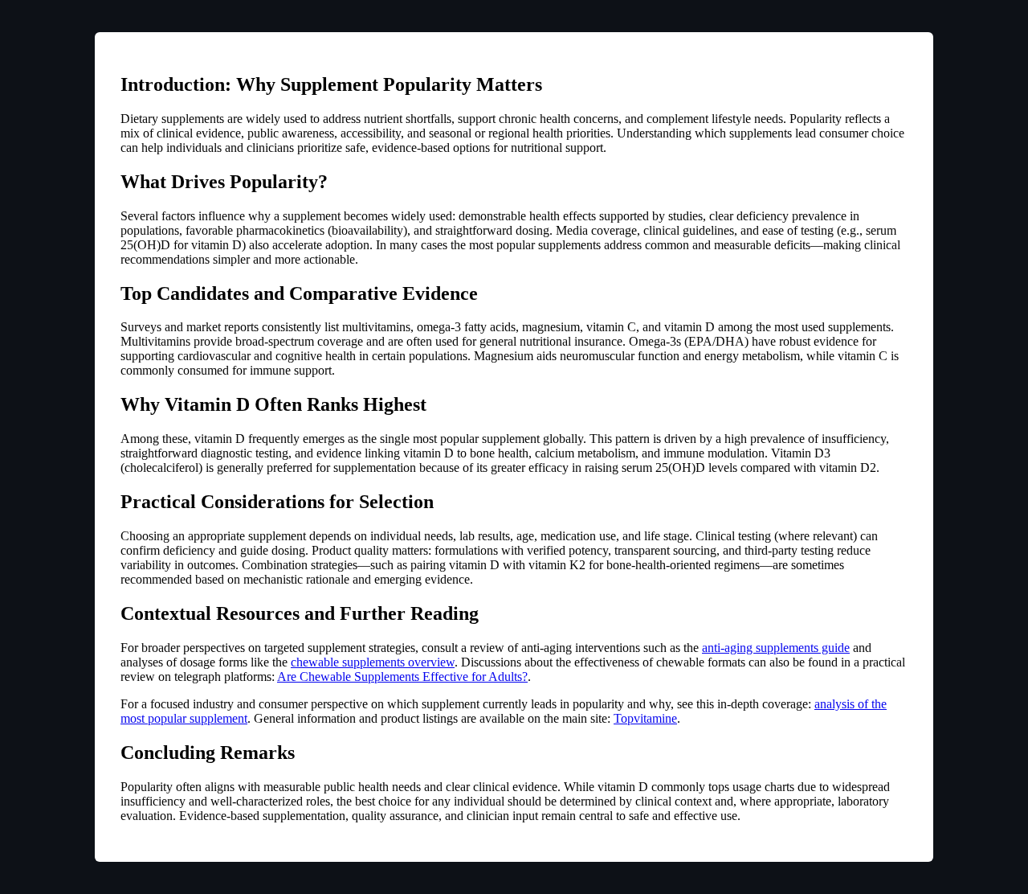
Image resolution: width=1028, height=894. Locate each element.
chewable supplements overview (373, 662)
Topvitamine (645, 718)
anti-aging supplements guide (776, 647)
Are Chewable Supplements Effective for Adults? (402, 676)
